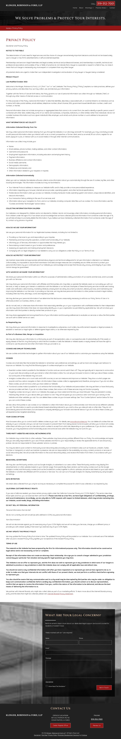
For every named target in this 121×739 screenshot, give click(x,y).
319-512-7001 (105, 3)
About (81, 8)
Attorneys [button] (88, 8)
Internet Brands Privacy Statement (60, 594)
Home (75, 8)
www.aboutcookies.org (78, 422)
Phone (81, 638)
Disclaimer (49, 682)
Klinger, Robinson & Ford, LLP (56, 733)
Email (48, 648)
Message (48, 658)
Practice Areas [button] (101, 8)
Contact (112, 8)
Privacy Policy (52, 735)
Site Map (44, 735)
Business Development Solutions (68, 735)
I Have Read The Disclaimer (57, 686)
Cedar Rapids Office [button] (60, 725)
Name (47, 638)
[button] (119, 726)
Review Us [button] (97, 725)
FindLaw (84, 735)
